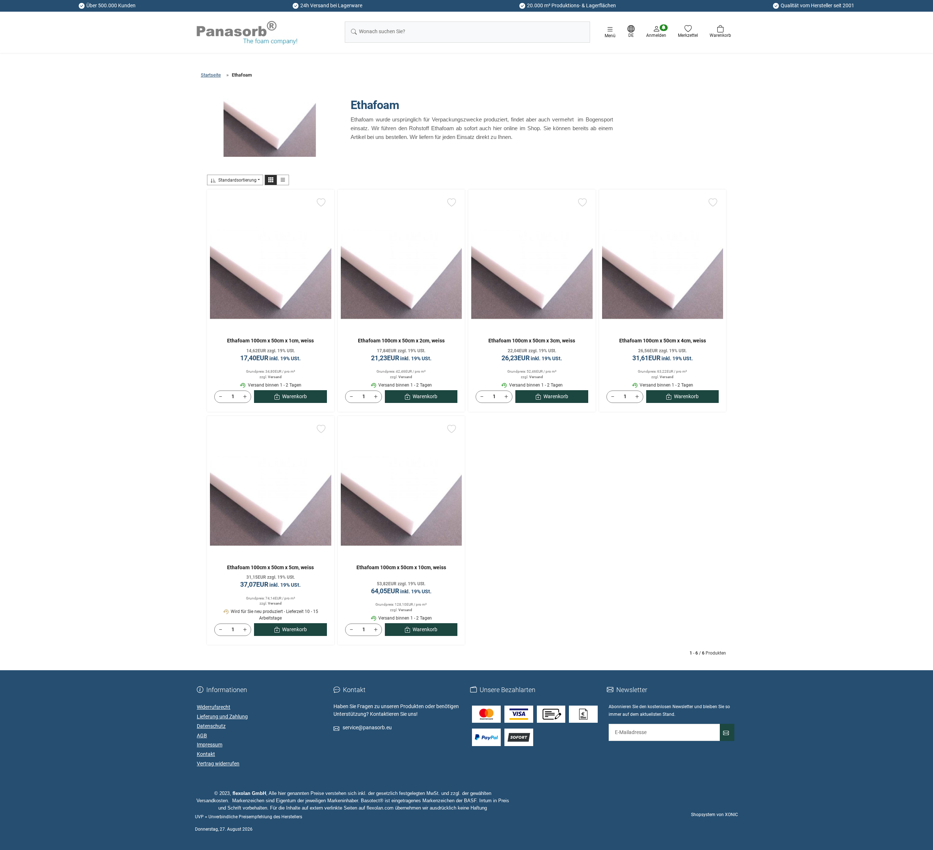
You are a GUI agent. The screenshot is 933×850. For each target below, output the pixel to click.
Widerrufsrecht (213, 707)
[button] (271, 180)
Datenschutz (211, 726)
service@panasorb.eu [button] (367, 727)
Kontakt (206, 754)
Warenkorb (294, 396)
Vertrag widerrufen (218, 763)
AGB (202, 735)
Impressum (209, 745)
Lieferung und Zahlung (222, 716)
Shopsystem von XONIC (714, 814)
